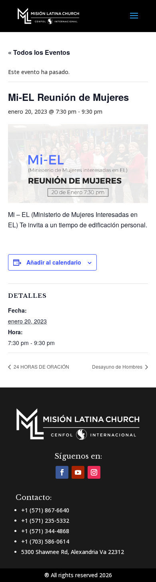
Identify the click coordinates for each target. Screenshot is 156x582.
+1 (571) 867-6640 (45, 510)
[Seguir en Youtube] (78, 472)
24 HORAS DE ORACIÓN (40, 366)
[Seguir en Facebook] (62, 472)
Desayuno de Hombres (118, 366)
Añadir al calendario (53, 262)
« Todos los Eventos (39, 52)
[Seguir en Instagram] (94, 472)
